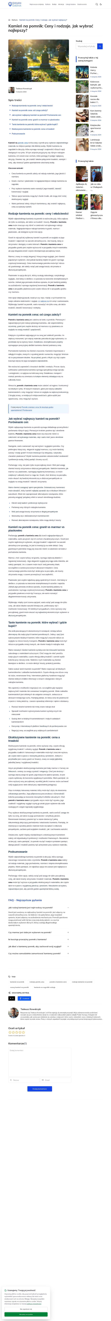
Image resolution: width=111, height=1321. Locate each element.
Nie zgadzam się (26, 1309)
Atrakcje (61, 4)
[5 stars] (23, 1032)
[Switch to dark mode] (101, 4)
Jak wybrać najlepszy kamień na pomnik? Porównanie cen (36, 115)
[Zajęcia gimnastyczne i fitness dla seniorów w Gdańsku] (97, 202)
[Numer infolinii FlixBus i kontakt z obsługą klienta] (82, 202)
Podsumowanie (18, 134)
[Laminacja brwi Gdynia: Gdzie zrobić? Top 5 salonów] (82, 144)
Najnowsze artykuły (37, 4)
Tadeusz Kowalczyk (24, 88)
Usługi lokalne (71, 4)
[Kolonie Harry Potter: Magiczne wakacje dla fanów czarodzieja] (82, 72)
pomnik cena (23, 143)
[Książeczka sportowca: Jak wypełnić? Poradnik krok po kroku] (82, 130)
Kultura (47, 4)
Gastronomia (82, 4)
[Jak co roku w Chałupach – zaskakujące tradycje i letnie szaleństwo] (97, 174)
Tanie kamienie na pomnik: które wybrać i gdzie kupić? (35, 124)
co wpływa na (43, 301)
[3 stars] (16, 1032)
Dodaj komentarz (40, 1089)
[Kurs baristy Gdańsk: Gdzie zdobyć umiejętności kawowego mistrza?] (82, 115)
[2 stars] (13, 1032)
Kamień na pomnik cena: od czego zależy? (30, 110)
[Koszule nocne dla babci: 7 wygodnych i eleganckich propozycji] (82, 101)
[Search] (97, 4)
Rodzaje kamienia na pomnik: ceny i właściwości (32, 106)
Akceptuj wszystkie (26, 1314)
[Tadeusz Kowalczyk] (11, 90)
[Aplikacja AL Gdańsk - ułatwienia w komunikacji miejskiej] (82, 174)
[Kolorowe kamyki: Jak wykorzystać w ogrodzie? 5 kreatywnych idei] (82, 86)
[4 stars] (20, 1032)
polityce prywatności (34, 1304)
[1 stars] (9, 1032)
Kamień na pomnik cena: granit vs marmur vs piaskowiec (36, 120)
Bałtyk (54, 4)
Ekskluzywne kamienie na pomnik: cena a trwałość (33, 129)
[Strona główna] (9, 20)
